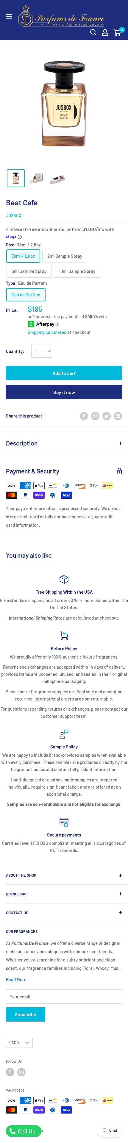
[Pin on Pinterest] (95, 415)
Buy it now (64, 392)
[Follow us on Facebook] (10, 1072)
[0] (117, 32)
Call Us (26, 1131)
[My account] (105, 32)
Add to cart (64, 373)
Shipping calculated (47, 332)
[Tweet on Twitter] (106, 415)
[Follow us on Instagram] (21, 1072)
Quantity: (15, 351)
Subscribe (25, 1014)
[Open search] (93, 32)
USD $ (14, 1042)
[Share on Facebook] (84, 415)
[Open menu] (9, 16)
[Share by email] (118, 415)
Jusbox (13, 215)
